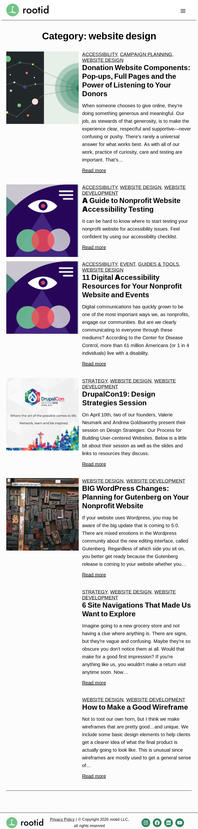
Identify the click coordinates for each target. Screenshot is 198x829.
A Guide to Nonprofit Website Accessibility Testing (131, 204)
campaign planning (146, 54)
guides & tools (158, 264)
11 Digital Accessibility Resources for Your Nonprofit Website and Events (132, 286)
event (127, 264)
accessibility (99, 54)
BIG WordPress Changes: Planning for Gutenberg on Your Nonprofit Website (135, 497)
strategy (94, 381)
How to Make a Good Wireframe (135, 707)
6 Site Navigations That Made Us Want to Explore (136, 609)
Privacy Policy (62, 819)
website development (155, 481)
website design (102, 60)
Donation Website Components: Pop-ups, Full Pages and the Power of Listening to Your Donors (136, 80)
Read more (94, 170)
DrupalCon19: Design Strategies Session (118, 398)
